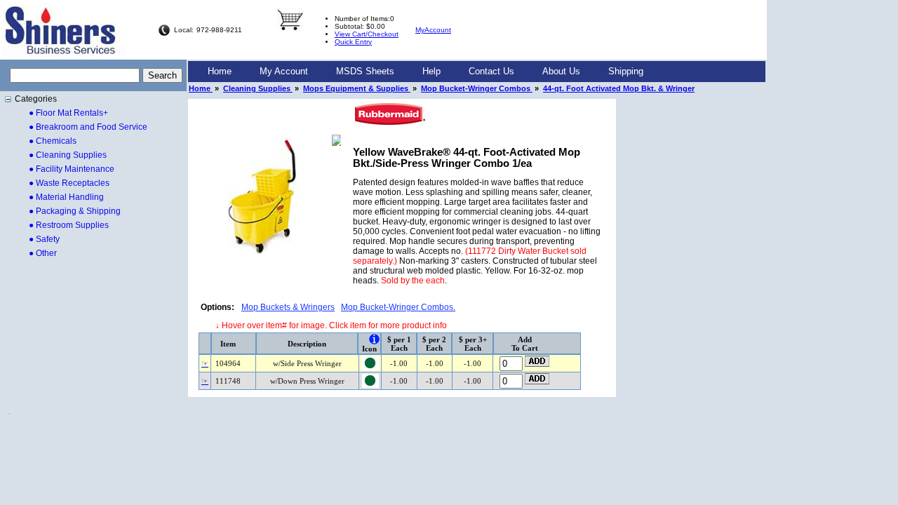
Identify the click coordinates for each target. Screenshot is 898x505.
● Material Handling (66, 197)
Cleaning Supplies (258, 88)
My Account (284, 71)
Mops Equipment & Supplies (356, 88)
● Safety (44, 239)
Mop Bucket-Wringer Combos (476, 88)
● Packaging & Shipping (75, 211)
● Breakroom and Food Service (88, 127)
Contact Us (491, 71)
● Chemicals (52, 141)
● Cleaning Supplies (68, 155)
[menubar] (425, 71)
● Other (43, 253)
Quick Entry (353, 42)
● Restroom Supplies (69, 225)
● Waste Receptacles (69, 183)
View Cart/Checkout (366, 34)
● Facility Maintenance (71, 169)
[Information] (374, 339)
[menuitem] (220, 71)
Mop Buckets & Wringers (288, 307)
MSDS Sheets (365, 71)
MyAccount (433, 30)
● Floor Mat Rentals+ (68, 113)
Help (431, 71)
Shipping (625, 71)
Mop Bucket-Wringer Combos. (398, 307)
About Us (561, 71)
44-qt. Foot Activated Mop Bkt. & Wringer (619, 88)
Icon (369, 348)
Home (220, 71)
